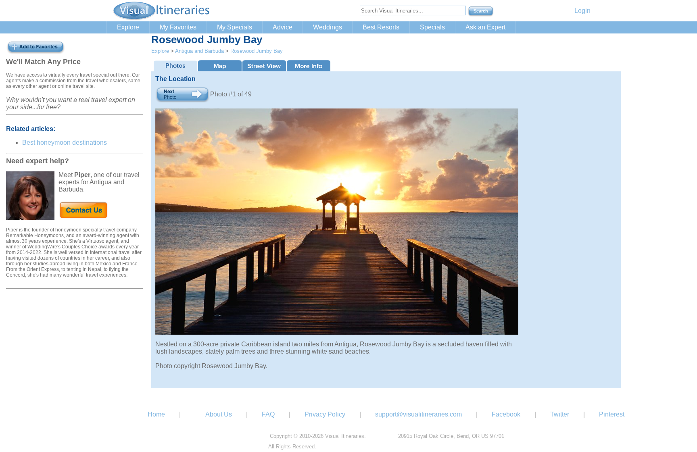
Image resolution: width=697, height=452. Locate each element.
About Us (218, 414)
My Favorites (178, 27)
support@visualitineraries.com (418, 414)
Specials (432, 27)
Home (156, 414)
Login (582, 10)
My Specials (234, 27)
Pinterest (611, 414)
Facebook (506, 414)
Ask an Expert (485, 27)
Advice (282, 27)
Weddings (327, 27)
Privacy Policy (325, 414)
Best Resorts (381, 27)
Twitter (559, 414)
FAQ (268, 414)
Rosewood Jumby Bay (256, 51)
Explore (128, 27)
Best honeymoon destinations (64, 142)
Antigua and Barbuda (199, 51)
